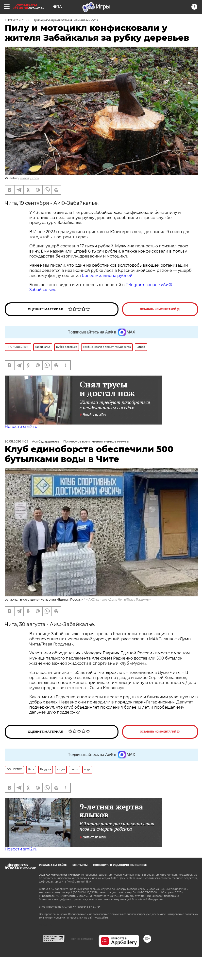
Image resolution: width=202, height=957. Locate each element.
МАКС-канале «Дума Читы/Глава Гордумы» (118, 599)
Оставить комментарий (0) (160, 309)
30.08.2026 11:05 (16, 441)
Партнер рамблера (81, 938)
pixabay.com (29, 178)
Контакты (79, 865)
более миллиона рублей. (107, 275)
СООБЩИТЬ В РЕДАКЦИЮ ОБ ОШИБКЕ (120, 865)
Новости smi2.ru (21, 426)
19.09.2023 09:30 (17, 20)
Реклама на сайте (53, 865)
